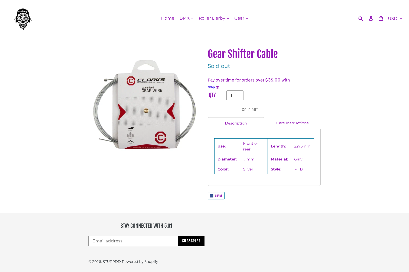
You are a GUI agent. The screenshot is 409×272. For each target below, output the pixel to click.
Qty (212, 95)
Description (236, 123)
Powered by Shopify (140, 261)
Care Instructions (292, 123)
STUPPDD (112, 261)
